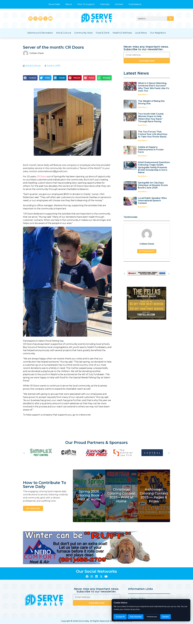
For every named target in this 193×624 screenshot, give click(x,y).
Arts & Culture (63, 33)
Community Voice (83, 33)
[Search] (170, 18)
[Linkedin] (40, 18)
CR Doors (41, 176)
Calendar (105, 4)
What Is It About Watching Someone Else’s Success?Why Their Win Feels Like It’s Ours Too (153, 87)
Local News (141, 33)
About (68, 4)
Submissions (135, 4)
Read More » (143, 94)
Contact (119, 4)
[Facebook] (30, 18)
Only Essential (135, 617)
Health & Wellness (122, 33)
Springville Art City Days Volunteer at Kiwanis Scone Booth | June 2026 (153, 185)
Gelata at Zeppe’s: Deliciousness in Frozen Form (151, 149)
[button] (30, 77)
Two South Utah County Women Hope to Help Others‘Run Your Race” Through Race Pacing (151, 118)
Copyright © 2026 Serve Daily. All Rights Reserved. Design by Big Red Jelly (96, 621)
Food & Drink (102, 33)
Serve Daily (54, 4)
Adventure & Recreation (40, 33)
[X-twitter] (45, 18)
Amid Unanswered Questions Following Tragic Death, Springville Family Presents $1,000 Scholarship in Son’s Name (154, 167)
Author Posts (146, 251)
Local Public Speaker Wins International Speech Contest (152, 200)
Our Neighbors (158, 33)
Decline (165, 617)
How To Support (86, 4)
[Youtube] (50, 18)
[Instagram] (35, 18)
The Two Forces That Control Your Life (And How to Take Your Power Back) (152, 134)
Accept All (120, 617)
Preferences (152, 617)
